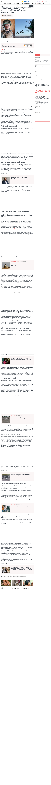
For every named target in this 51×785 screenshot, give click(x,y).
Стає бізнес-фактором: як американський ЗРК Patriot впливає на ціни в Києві (21, 264)
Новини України (13, 176)
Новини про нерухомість (15, 261)
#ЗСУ (29, 576)
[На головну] (25, 1)
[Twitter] (44, 1)
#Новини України (14, 576)
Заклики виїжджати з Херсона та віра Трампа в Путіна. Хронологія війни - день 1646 (42, 114)
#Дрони (25, 576)
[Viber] (39, 1)
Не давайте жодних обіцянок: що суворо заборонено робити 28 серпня (42, 80)
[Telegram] (41, 1)
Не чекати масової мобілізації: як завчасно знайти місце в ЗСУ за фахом (21, 359)
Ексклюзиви (34, 3)
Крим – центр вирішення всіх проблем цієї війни (21, 506)
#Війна (4, 576)
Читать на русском (4, 17)
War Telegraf (13, 415)
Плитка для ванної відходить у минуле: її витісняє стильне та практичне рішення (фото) (41, 67)
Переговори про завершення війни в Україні (10, 3)
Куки (26, 5)
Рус (49, 1)
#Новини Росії (21, 576)
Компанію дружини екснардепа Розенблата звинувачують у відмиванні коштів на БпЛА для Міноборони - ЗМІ (21, 179)
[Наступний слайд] (50, 3)
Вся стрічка (37, 57)
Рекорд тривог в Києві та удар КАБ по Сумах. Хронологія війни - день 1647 (42, 91)
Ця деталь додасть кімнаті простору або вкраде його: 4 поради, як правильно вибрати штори (42, 61)
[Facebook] (37, 1)
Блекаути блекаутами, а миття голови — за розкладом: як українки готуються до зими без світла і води (42, 73)
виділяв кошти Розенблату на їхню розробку (14, 228)
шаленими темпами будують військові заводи (20, 49)
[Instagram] (45, 1)
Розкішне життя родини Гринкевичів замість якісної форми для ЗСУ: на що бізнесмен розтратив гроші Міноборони (21, 568)
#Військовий (8, 576)
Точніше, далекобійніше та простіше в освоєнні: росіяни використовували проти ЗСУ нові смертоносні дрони (21, 475)
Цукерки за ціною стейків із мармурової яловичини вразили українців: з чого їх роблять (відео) (42, 97)
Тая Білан (4, 15)
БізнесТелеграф (41, 3)
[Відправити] (13, 1)
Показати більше (41, 120)
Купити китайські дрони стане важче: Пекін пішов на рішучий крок (21, 417)
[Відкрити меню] (1, 1)
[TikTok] (47, 1)
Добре (31, 5)
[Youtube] (42, 1)
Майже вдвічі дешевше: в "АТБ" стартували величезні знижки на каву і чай (42, 85)
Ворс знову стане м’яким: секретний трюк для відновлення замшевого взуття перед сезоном (42, 108)
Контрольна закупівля (25, 3)
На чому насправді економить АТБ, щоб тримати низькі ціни (42, 103)
